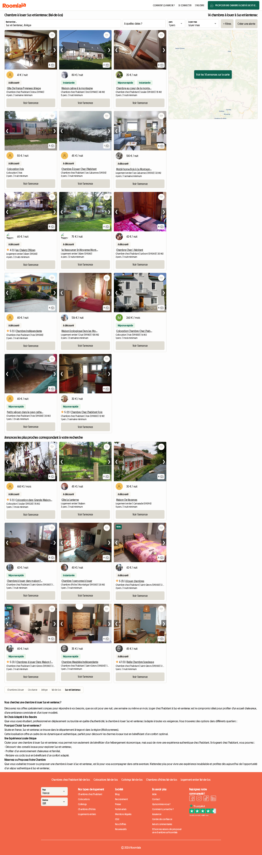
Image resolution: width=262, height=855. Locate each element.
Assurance (156, 814)
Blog (117, 794)
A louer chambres (134, 581)
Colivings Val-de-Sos (132, 779)
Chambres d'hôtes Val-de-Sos (161, 779)
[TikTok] (206, 799)
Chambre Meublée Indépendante (79, 662)
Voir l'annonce (30, 102)
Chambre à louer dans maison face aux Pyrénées (33, 580)
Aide (154, 794)
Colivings (82, 804)
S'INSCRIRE (199, 5)
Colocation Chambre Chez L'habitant (135, 331)
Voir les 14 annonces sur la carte (213, 74)
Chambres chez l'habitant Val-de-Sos (71, 779)
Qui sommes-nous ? (161, 804)
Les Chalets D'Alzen (25, 250)
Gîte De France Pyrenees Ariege (24, 88)
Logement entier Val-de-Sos (195, 779)
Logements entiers (87, 814)
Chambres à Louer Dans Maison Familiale (37, 662)
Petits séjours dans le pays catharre (26, 412)
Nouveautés (121, 829)
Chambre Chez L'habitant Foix (86, 412)
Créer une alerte (246, 23)
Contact (156, 799)
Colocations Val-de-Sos (106, 779)
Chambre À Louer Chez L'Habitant (79, 169)
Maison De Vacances (126, 499)
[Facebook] (192, 799)
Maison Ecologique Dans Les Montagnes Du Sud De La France (93, 331)
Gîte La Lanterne (70, 499)
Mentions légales (123, 814)
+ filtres (227, 23)
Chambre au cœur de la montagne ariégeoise (141, 88)
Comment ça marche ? (163, 809)
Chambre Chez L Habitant (129, 249)
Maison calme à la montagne (77, 88)
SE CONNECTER (184, 5)
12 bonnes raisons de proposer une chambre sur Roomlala (167, 831)
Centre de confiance (162, 819)
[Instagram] (199, 799)
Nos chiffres (120, 824)
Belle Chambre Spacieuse (140, 662)
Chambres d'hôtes (87, 809)
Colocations (84, 799)
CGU (117, 819)
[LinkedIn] (213, 799)
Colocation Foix (15, 169)
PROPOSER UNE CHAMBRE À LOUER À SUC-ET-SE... (236, 5)
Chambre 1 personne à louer (76, 580)
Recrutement (121, 799)
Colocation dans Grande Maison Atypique (38, 500)
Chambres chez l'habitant (90, 794)
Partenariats (120, 809)
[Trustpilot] (202, 815)
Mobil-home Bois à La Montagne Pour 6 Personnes (143, 169)
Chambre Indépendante (29, 331)
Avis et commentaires (162, 824)
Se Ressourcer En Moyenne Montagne (81, 249)
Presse (118, 804)
